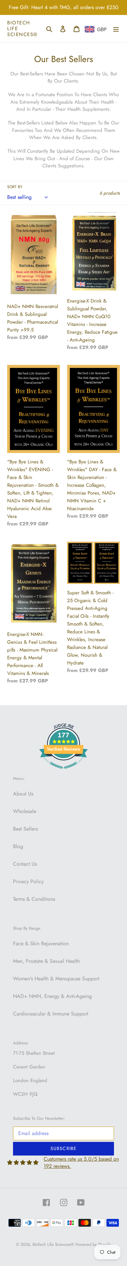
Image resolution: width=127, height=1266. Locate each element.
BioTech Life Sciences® (22, 28)
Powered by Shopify (93, 1244)
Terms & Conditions (34, 899)
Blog (18, 846)
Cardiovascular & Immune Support (50, 1013)
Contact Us (25, 864)
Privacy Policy (28, 881)
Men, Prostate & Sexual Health (46, 961)
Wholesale (24, 811)
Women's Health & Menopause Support (56, 978)
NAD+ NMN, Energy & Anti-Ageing (52, 996)
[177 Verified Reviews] (63, 772)
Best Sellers (25, 829)
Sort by (14, 187)
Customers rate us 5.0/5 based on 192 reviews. (81, 1162)
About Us (23, 793)
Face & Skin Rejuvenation (41, 943)
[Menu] (116, 28)
